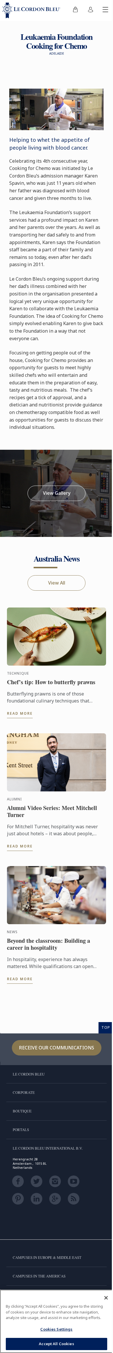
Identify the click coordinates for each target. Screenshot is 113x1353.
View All (56, 583)
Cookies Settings (56, 1329)
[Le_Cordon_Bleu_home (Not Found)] (32, 10)
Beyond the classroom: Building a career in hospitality (48, 944)
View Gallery (56, 493)
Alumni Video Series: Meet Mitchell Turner (52, 811)
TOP (105, 1027)
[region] (56, 1321)
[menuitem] (75, 10)
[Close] (106, 1297)
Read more (20, 713)
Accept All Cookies (56, 1343)
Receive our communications (56, 1047)
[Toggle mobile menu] (105, 10)
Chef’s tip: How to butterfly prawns (51, 682)
